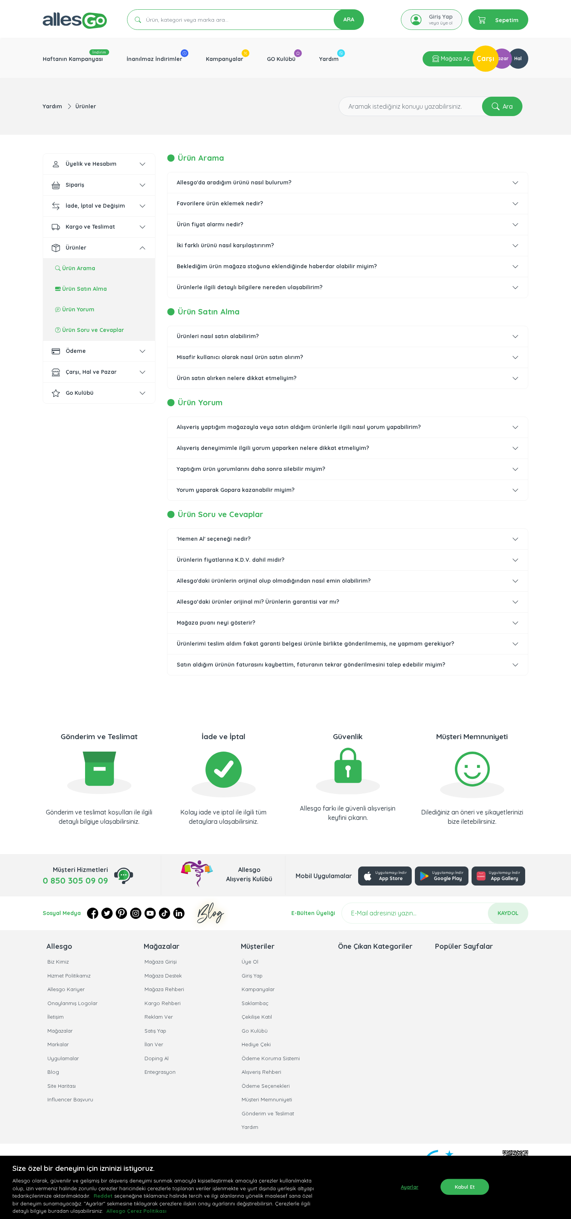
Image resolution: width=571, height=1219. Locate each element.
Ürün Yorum (77, 309)
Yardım (329, 59)
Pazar (501, 58)
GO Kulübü (281, 59)
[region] (285, 1187)
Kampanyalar (224, 59)
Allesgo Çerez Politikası (136, 1211)
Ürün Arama (78, 268)
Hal (518, 58)
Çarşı (485, 58)
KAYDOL (508, 913)
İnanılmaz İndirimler (154, 59)
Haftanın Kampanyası (73, 59)
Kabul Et (465, 1186)
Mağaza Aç (454, 58)
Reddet (103, 1196)
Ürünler (85, 106)
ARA (348, 19)
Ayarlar (409, 1186)
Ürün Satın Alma (84, 288)
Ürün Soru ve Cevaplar (92, 329)
